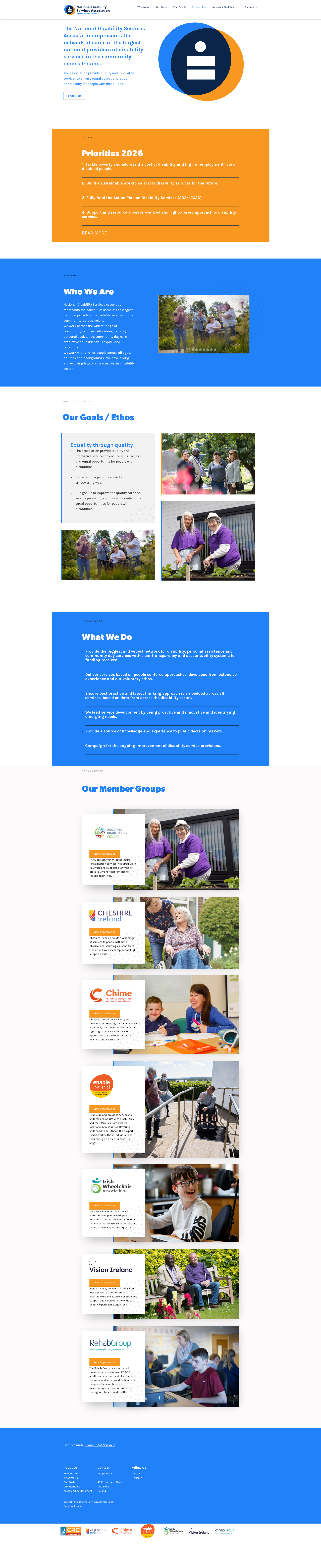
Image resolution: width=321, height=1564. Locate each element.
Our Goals (162, 7)
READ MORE (94, 233)
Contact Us (251, 7)
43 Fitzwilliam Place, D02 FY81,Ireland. (110, 1486)
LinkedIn (137, 1477)
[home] (87, 9)
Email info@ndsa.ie (100, 1445)
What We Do (179, 7)
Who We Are (144, 7)
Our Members (199, 7)
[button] (165, 324)
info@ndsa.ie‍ (105, 1473)
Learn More (74, 95)
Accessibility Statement (78, 1490)
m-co (80, 1506)
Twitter (136, 1473)
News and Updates (223, 7)
